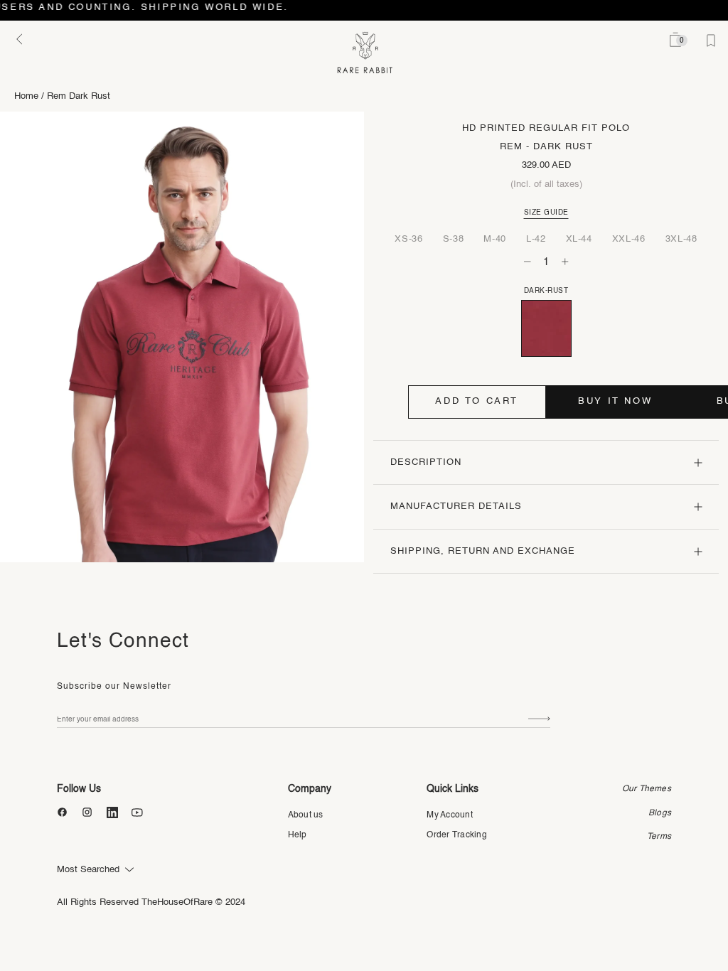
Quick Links (452, 789)
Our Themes (646, 789)
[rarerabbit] (364, 53)
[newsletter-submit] (539, 719)
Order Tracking (456, 835)
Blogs (659, 813)
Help (297, 835)
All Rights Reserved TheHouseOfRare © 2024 (151, 902)
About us (305, 815)
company (309, 789)
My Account (449, 815)
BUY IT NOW (615, 401)
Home (26, 96)
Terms (659, 836)
